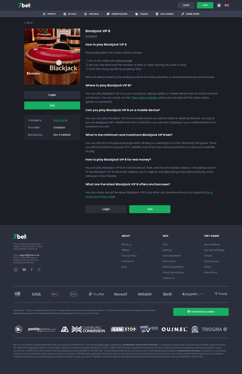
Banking (167, 250)
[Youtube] (24, 269)
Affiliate (126, 250)
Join (205, 5)
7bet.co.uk (102, 344)
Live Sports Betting (214, 250)
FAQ (165, 244)
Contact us (168, 278)
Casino (207, 266)
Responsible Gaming (203, 311)
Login (186, 5)
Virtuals (208, 255)
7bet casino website (144, 98)
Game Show (210, 272)
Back (30, 22)
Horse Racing (211, 261)
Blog (124, 266)
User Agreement (172, 255)
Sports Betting (211, 244)
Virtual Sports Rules (173, 272)
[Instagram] (16, 270)
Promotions (128, 261)
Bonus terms (169, 261)
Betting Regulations (173, 266)
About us (126, 244)
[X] (39, 270)
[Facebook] (32, 270)
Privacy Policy (129, 255)
